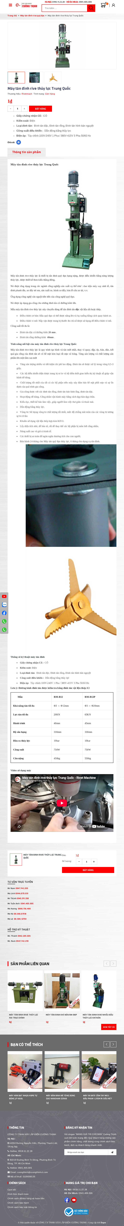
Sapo (103, 1222)
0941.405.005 (85, 1)
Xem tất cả (109, 1027)
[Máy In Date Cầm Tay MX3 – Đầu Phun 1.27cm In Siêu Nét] (99, 1071)
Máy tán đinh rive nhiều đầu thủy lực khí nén (98, 1016)
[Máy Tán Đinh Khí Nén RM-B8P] (62, 990)
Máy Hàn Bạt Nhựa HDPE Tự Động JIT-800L (23, 1097)
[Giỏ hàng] (104, 5)
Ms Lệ (17, 918)
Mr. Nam (18, 941)
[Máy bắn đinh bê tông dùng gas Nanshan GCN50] (62, 1071)
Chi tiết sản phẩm (39, 1026)
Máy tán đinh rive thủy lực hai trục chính (23, 1016)
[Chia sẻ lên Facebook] (18, 142)
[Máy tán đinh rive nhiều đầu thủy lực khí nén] (98, 990)
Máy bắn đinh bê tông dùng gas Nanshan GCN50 (60, 1097)
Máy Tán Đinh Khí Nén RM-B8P (61, 1014)
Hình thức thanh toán (18, 1194)
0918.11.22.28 (58, 1)
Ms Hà (17, 913)
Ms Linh (18, 893)
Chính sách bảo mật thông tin (22, 1207)
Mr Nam (18, 888)
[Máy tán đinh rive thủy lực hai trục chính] (25, 990)
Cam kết (12, 1189)
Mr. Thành (19, 935)
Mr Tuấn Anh (20, 903)
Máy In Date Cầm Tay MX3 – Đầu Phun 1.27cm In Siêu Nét (97, 1097)
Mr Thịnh (18, 898)
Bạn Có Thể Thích (27, 1044)
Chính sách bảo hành (18, 1203)
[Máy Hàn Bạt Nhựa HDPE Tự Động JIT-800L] (25, 1071)
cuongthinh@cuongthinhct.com (32, 1172)
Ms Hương (19, 908)
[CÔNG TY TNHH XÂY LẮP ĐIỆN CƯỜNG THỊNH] (25, 5)
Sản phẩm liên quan (30, 963)
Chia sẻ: (11, 142)
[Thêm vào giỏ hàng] (39, 1107)
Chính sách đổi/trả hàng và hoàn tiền (26, 1198)
